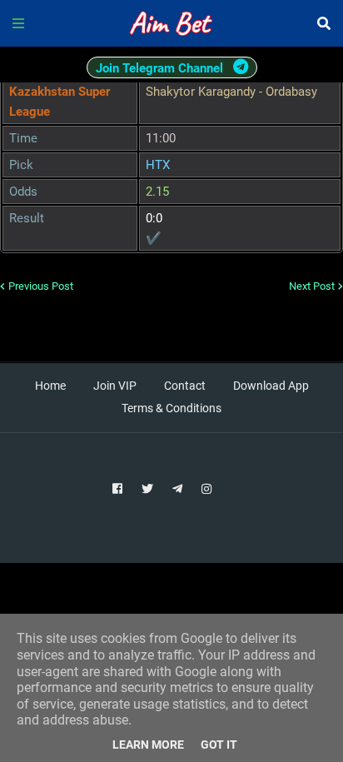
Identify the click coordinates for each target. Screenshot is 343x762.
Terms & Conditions (171, 408)
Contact (185, 385)
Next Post (312, 286)
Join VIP (115, 385)
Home (50, 385)
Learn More (148, 744)
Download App (271, 385)
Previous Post (40, 286)
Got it (219, 744)
